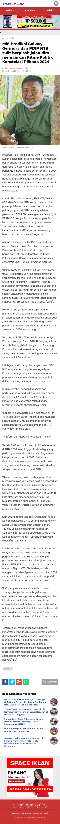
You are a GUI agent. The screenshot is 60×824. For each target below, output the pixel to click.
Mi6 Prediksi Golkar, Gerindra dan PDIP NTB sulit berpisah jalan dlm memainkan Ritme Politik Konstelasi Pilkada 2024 (27, 53)
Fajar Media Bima (37, 817)
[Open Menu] (56, 3)
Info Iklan (37, 813)
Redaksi (15, 813)
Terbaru (10, 10)
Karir (46, 813)
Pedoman (26, 813)
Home (5, 38)
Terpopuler (30, 10)
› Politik (12, 38)
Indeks (50, 10)
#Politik (7, 668)
